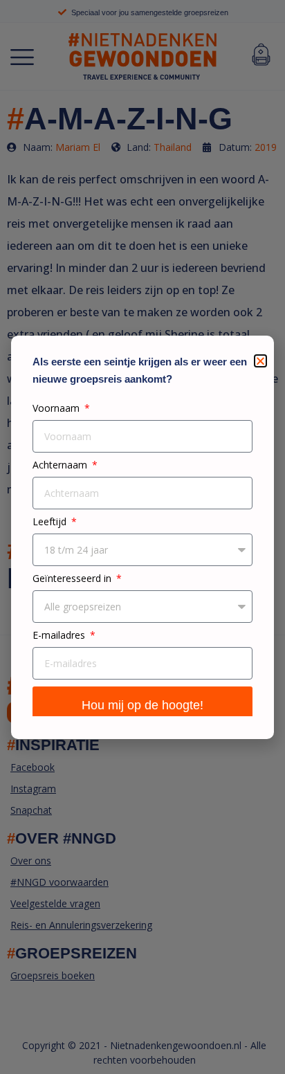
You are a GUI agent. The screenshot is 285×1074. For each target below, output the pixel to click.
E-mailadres (60, 635)
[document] (142, 537)
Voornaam (57, 409)
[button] (260, 361)
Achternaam (61, 465)
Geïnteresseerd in (73, 579)
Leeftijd (51, 522)
